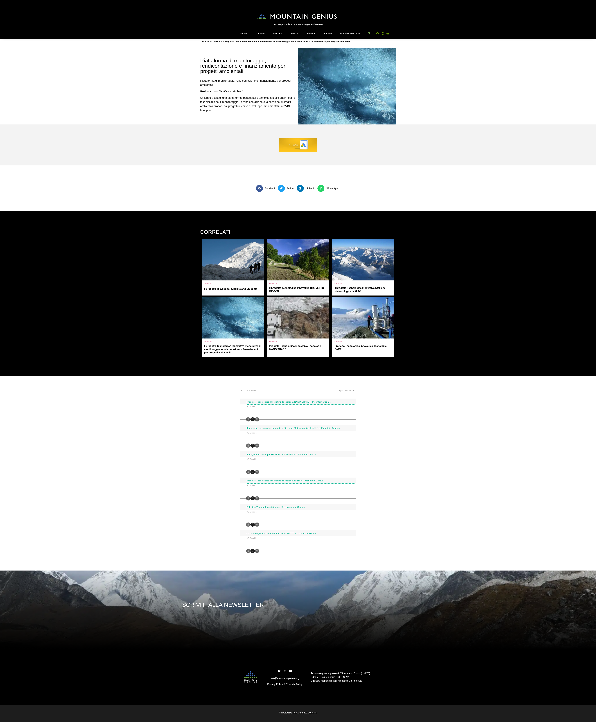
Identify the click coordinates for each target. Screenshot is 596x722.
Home (205, 42)
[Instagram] (382, 33)
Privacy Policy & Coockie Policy (285, 684)
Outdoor (261, 33)
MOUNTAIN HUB (348, 33)
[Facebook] (377, 33)
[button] (267, 188)
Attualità (244, 33)
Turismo (311, 33)
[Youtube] (388, 33)
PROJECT (215, 42)
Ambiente (277, 33)
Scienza (294, 33)
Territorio (327, 33)
